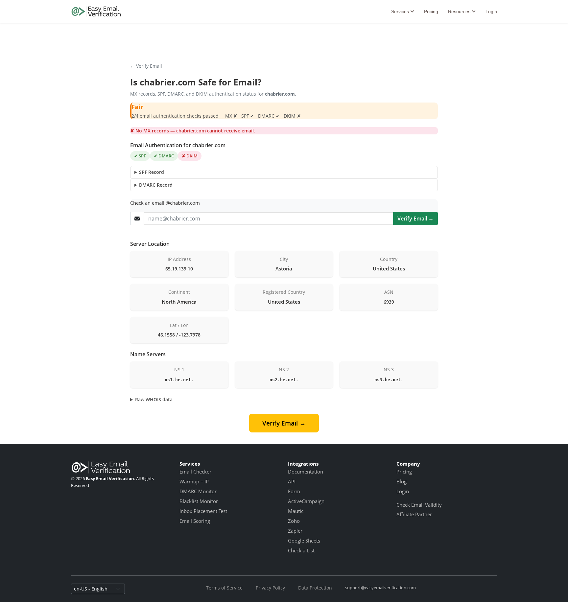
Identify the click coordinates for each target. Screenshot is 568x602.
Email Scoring (194, 521)
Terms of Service (224, 588)
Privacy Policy (270, 588)
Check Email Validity (419, 504)
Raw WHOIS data (154, 399)
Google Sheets (304, 540)
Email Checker (195, 471)
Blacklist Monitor (198, 501)
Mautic (295, 511)
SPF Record (151, 172)
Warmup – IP (194, 481)
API (292, 481)
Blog (401, 481)
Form (294, 491)
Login (491, 11)
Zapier (295, 530)
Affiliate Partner (414, 514)
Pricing (431, 11)
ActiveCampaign (306, 501)
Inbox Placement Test (203, 511)
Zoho (294, 521)
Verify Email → (415, 218)
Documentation (305, 471)
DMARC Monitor (198, 491)
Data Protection (315, 588)
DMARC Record (156, 185)
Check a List (301, 550)
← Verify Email (146, 66)
